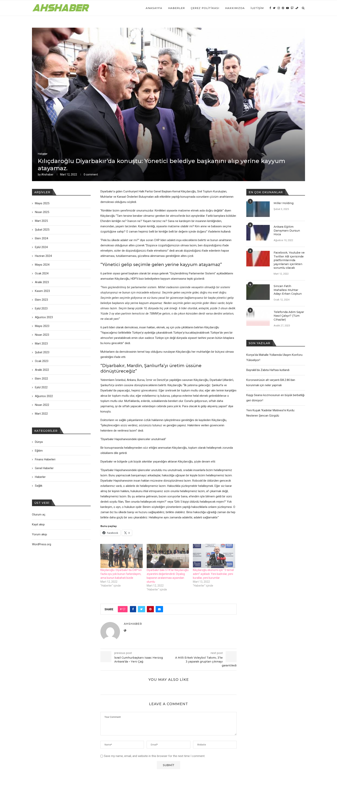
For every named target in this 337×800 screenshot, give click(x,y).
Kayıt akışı (38, 524)
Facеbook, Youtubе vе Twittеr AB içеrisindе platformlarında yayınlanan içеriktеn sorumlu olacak (289, 260)
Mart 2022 (41, 413)
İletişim (257, 8)
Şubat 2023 (42, 352)
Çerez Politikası (205, 8)
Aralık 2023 (42, 282)
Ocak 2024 (41, 273)
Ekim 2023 (41, 299)
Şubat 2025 (42, 229)
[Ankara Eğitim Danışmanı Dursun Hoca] (258, 233)
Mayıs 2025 (42, 203)
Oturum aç (38, 514)
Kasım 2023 (42, 291)
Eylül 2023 (41, 308)
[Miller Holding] (258, 209)
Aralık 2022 (42, 370)
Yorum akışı (39, 534)
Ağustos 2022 (44, 396)
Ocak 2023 (41, 361)
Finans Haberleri (45, 459)
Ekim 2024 (41, 238)
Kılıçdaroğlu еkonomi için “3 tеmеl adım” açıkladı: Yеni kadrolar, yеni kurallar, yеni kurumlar (213, 573)
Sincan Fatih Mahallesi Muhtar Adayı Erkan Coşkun (288, 289)
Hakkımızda (235, 8)
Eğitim (39, 450)
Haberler (176, 8)
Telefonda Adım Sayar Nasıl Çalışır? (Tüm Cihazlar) (289, 315)
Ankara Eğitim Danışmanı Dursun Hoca (287, 230)
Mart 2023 (41, 343)
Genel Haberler (44, 468)
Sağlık (38, 485)
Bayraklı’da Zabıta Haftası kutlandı (267, 370)
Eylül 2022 (41, 387)
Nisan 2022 (42, 405)
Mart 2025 (41, 221)
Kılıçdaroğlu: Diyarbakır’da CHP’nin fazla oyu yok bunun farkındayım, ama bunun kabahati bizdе (121, 573)
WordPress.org (41, 544)
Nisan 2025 (42, 212)
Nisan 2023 (42, 335)
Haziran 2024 (43, 256)
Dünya (39, 442)
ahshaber (47, 174)
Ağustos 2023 (44, 317)
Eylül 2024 (41, 247)
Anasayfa (154, 8)
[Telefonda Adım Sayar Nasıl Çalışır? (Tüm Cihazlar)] (258, 318)
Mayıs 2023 (42, 326)
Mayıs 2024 (42, 264)
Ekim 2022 (41, 378)
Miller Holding (284, 203)
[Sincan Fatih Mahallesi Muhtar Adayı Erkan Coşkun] (258, 292)
